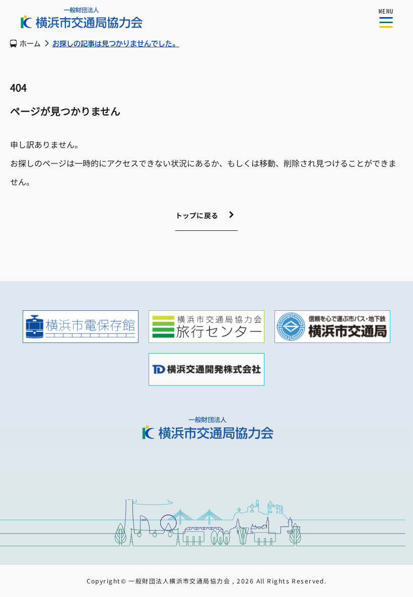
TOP (389, 311)
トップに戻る (197, 215)
